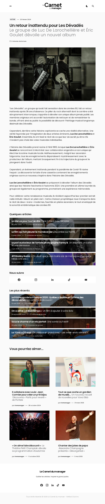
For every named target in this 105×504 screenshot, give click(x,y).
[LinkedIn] (52, 279)
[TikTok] (69, 279)
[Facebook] (19, 279)
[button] (10, 6)
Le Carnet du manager (52, 471)
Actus (12, 19)
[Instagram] (35, 279)
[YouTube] (86, 279)
